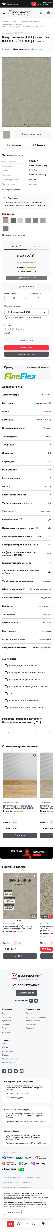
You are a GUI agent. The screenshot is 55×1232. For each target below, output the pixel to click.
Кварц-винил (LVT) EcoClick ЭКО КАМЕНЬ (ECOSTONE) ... (18, 927)
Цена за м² (15, 246)
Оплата (29, 1013)
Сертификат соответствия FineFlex (27, 672)
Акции (5, 1047)
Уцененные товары (10, 1059)
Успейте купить (9, 1062)
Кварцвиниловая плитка (12, 24)
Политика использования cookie (16, 1187)
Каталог (14, 21)
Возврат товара (33, 1021)
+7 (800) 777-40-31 (26, 985)
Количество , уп (35, 293)
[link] (34, 4)
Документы (37, 49)
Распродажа (7, 1051)
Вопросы (30, 1028)
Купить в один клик (26, 354)
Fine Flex (33, 170)
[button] (3, 13)
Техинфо (6, 1024)
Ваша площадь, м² (11, 293)
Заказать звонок (26, 992)
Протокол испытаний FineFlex (24, 700)
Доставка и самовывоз (36, 1017)
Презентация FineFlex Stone (23, 665)
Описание (5, 49)
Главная (5, 21)
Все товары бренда (36, 367)
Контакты (6, 1017)
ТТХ (11, 693)
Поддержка (31, 1024)
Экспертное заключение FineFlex (26, 707)
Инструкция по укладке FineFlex (25, 679)
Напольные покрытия (29, 21)
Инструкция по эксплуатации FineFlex (28, 686)
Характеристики (21, 49)
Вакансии (6, 1032)
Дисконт (6, 1055)
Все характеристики (11, 190)
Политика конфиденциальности (16, 1182)
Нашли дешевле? (28, 278)
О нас (4, 1013)
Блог (4, 1028)
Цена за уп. (37, 246)
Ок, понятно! (13, 1212)
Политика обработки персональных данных (21, 1178)
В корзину (26, 347)
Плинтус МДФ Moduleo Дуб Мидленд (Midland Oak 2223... (19, 807)
